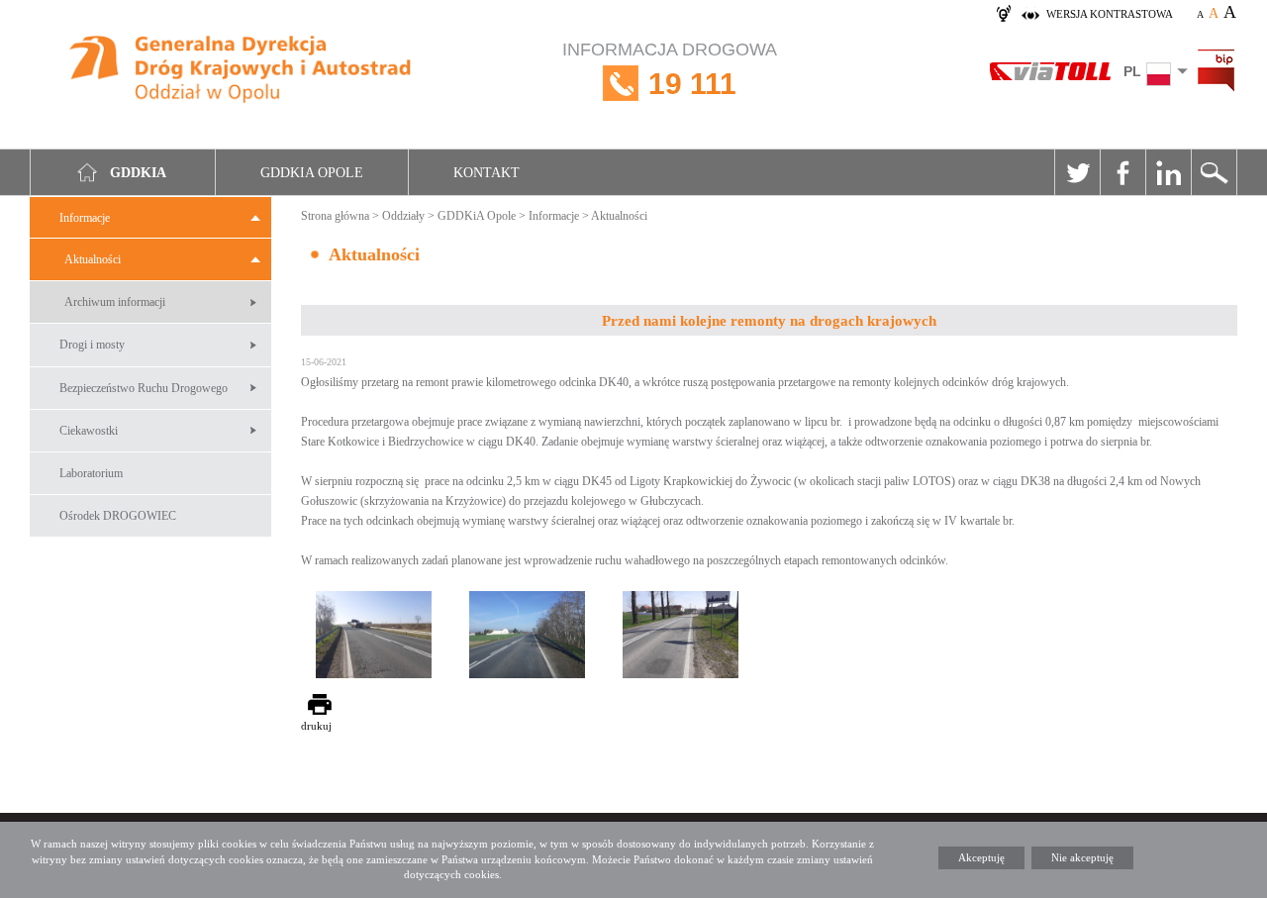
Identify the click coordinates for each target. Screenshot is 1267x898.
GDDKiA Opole (477, 216)
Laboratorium (91, 473)
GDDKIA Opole (311, 172)
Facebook (1122, 172)
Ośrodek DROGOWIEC (117, 516)
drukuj (316, 726)
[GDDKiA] (241, 72)
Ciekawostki (88, 431)
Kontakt (486, 172)
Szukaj (1213, 172)
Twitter (1077, 172)
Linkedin (1168, 172)
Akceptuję (981, 857)
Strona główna (335, 216)
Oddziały (403, 216)
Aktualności (92, 259)
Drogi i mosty (92, 344)
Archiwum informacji (114, 302)
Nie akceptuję (1082, 857)
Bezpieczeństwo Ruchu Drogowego (143, 388)
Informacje (84, 218)
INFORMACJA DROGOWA (669, 70)
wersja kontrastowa (1109, 14)
